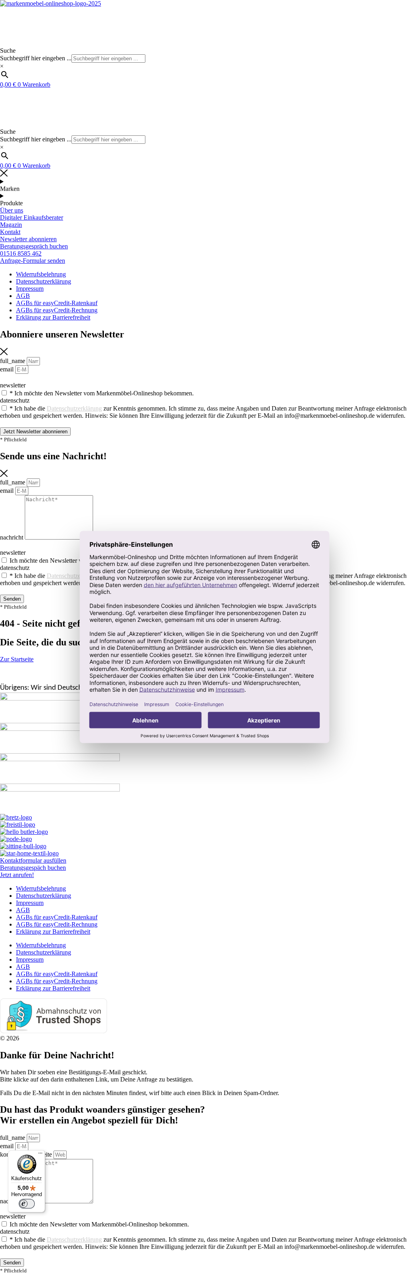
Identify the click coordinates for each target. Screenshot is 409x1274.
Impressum (30, 902)
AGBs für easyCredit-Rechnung (56, 924)
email (7, 1146)
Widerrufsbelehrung (41, 888)
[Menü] (40, 1155)
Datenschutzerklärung (43, 895)
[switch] (27, 1204)
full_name (13, 1137)
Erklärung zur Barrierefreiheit (53, 931)
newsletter (13, 1216)
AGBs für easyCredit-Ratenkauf (56, 917)
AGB (23, 910)
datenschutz (15, 1231)
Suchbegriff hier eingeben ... (35, 58)
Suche (8, 50)
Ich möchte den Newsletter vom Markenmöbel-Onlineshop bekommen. (99, 1224)
